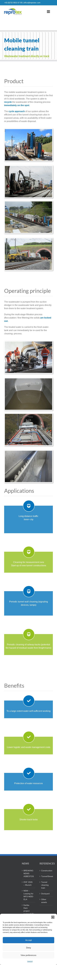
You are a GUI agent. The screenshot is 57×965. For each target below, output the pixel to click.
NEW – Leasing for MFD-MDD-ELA (29, 895)
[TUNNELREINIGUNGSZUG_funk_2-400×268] (28, 415)
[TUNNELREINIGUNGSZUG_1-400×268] (28, 130)
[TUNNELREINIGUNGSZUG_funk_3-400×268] (28, 379)
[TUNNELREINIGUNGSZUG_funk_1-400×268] (28, 342)
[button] (52, 917)
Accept (28, 940)
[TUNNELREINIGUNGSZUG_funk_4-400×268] (28, 452)
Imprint (30, 961)
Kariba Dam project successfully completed (29, 911)
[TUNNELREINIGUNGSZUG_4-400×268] (28, 239)
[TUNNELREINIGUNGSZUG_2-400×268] (28, 202)
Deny (28, 948)
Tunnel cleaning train (45, 885)
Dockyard (45, 894)
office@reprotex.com (32, 3)
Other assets (44, 900)
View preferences (28, 955)
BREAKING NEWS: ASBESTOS (29, 873)
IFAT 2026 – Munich (28, 883)
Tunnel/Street (46, 876)
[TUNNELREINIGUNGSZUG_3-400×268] (28, 167)
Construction (46, 870)
